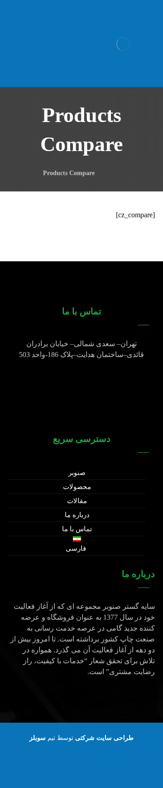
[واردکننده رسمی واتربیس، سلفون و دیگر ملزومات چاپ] (123, 44)
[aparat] (100, 770)
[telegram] (63, 770)
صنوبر (77, 472)
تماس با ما (77, 529)
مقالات (77, 500)
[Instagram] (81, 770)
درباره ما (77, 515)
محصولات (77, 486)
